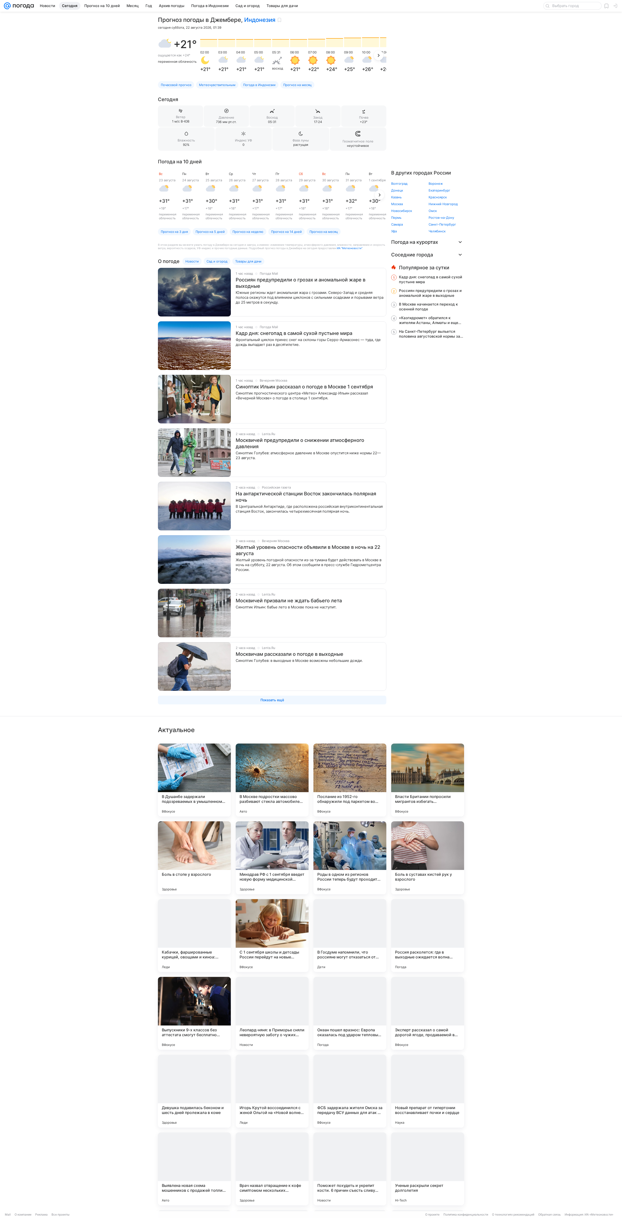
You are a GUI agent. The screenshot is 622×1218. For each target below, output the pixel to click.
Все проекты (60, 1214)
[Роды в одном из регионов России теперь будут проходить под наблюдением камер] (349, 857)
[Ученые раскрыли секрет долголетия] (427, 1168)
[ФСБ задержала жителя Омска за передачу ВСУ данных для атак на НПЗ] (349, 1091)
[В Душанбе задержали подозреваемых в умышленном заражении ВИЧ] (194, 780)
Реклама (41, 1214)
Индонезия (260, 19)
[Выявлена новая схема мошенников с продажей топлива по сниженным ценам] (194, 1168)
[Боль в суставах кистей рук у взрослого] (427, 857)
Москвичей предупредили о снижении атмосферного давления (300, 443)
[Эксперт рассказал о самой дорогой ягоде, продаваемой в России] (427, 1013)
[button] (165, 44)
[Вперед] (378, 55)
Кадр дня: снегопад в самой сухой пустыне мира (294, 333)
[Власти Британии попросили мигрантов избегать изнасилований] (427, 780)
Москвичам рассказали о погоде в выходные (289, 654)
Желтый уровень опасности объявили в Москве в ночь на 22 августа (308, 550)
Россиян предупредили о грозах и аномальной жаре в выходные (300, 283)
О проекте (432, 1214)
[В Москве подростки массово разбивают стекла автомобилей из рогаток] (272, 780)
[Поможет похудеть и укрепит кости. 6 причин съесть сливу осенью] (349, 1168)
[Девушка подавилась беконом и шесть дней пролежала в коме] (194, 1091)
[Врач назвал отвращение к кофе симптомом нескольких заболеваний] (272, 1168)
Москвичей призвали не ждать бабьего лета (289, 601)
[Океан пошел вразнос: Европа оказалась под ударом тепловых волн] (349, 1013)
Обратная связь (549, 1214)
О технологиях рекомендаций (513, 1214)
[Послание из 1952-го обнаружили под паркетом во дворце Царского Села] (349, 780)
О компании (23, 1214)
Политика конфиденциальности (465, 1214)
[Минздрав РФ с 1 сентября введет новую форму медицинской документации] (272, 857)
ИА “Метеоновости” (349, 248)
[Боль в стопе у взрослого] (194, 857)
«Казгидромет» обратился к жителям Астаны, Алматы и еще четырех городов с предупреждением (428, 320)
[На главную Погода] (22, 6)
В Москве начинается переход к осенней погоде (428, 306)
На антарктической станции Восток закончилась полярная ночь (306, 497)
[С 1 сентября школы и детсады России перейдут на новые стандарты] (272, 935)
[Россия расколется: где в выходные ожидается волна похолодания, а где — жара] (427, 935)
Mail (8, 1214)
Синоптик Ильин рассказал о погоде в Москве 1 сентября (304, 387)
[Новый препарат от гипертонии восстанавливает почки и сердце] (427, 1091)
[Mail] (7, 6)
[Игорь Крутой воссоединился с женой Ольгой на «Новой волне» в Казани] (272, 1091)
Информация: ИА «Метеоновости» (589, 1214)
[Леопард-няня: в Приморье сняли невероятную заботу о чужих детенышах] (272, 1013)
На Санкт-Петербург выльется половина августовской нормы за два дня (429, 334)
